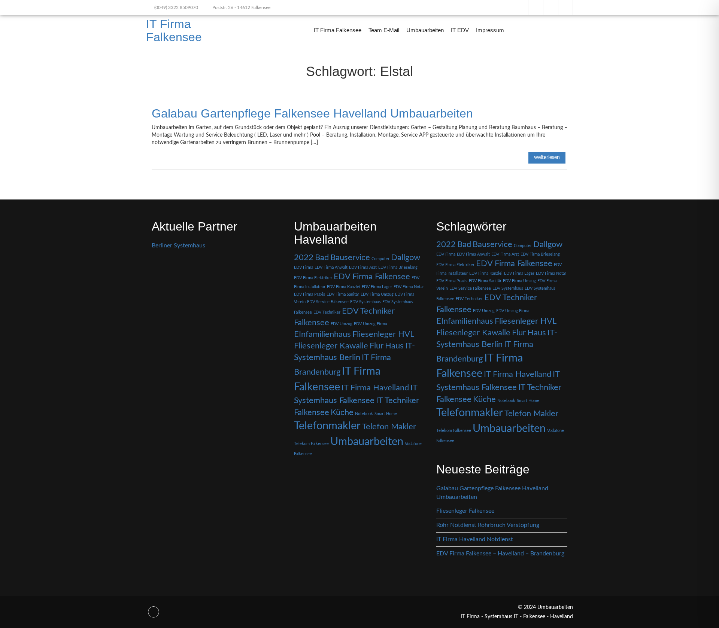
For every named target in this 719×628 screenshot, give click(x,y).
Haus (394, 346)
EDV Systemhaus (365, 302)
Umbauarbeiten (425, 30)
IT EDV (460, 30)
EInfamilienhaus (322, 334)
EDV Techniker (326, 312)
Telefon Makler (389, 427)
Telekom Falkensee (311, 444)
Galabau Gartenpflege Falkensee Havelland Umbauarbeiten (312, 113)
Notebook (364, 414)
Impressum (490, 30)
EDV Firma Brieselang (398, 267)
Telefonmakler (327, 426)
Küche (342, 412)
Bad (322, 257)
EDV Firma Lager (377, 287)
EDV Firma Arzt (363, 267)
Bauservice (350, 257)
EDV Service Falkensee (328, 302)
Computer (380, 259)
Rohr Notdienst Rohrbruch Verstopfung (487, 525)
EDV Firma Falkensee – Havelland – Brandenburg (500, 554)
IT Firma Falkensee (174, 30)
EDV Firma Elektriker (313, 278)
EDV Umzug (341, 324)
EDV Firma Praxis (309, 294)
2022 (303, 257)
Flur (376, 346)
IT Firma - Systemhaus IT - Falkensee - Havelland (517, 616)
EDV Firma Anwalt (331, 267)
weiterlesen (547, 157)
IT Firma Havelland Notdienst (474, 539)
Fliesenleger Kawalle (331, 346)
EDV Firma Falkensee (372, 276)
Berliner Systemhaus (178, 246)
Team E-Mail (383, 30)
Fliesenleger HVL (383, 334)
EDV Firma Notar (409, 287)
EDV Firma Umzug (377, 294)
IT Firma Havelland (375, 388)
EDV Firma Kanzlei (343, 287)
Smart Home (385, 414)
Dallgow (405, 257)
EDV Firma (303, 267)
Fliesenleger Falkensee (465, 511)
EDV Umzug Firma (370, 324)
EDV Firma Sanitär (343, 294)
